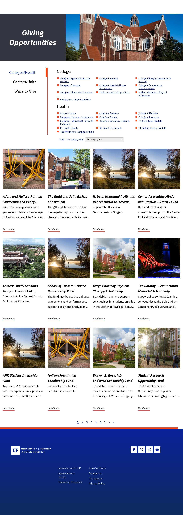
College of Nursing (108, 117)
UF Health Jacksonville (110, 128)
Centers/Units (24, 81)
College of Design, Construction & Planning (155, 80)
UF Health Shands (69, 128)
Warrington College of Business (75, 99)
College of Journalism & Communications (150, 87)
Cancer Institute (68, 113)
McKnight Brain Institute (150, 121)
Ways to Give (25, 91)
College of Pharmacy (149, 117)
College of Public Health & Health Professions (76, 122)
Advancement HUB (69, 468)
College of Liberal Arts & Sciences (76, 92)
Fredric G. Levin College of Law (114, 92)
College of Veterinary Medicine (114, 121)
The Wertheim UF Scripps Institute (77, 131)
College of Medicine (148, 113)
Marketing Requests (70, 482)
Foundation (95, 473)
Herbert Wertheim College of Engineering (153, 94)
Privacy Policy (97, 483)
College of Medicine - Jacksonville (76, 117)
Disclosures (95, 478)
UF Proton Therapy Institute (152, 128)
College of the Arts (108, 78)
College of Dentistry (109, 113)
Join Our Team (97, 468)
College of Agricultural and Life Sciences (75, 80)
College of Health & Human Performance (112, 87)
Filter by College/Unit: (71, 139)
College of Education (70, 85)
